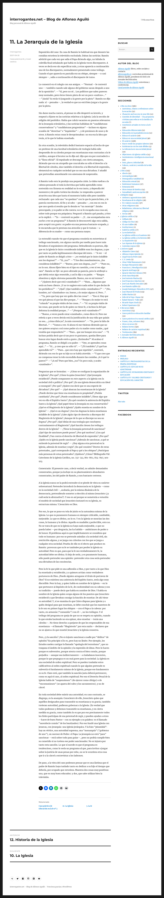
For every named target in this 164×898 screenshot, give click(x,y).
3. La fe (89, 806)
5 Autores (124, 249)
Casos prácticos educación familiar (136, 313)
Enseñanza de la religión (132, 200)
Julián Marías (127, 294)
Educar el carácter (129, 136)
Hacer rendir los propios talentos (135, 144)
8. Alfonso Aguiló (127, 338)
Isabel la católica (129, 230)
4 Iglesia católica (127, 216)
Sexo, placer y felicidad (131, 163)
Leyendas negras (129, 246)
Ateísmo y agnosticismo (132, 198)
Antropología (127, 176)
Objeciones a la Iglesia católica (134, 154)
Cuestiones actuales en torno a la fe (136, 125)
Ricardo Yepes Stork (130, 303)
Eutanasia (126, 187)
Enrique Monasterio (130, 265)
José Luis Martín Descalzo (132, 284)
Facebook (124, 415)
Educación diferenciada (131, 130)
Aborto (125, 173)
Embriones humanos (130, 184)
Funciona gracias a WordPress (59, 887)
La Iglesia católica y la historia (134, 238)
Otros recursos (128, 324)
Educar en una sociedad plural (134, 138)
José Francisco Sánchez (131, 281)
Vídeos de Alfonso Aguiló (128, 82)
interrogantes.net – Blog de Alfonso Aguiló (49, 19)
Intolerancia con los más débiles (135, 146)
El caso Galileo (128, 224)
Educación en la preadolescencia (135, 133)
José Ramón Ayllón (130, 286)
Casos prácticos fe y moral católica (136, 319)
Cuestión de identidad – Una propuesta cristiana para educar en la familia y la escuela (138, 119)
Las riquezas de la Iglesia (132, 243)
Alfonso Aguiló (124, 69)
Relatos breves (128, 327)
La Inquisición (128, 241)
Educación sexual (129, 181)
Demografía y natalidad (131, 179)
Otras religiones (128, 206)
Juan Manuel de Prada (131, 292)
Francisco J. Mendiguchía (132, 268)
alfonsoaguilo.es (124, 74)
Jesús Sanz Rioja (128, 276)
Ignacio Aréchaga (129, 270)
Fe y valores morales (130, 203)
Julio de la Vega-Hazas (131, 297)
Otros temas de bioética (131, 189)
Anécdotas (126, 311)
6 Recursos (124, 308)
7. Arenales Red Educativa (130, 335)
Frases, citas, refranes (131, 321)
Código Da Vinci (128, 222)
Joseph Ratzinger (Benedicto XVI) (136, 289)
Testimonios (127, 332)
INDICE (123, 356)
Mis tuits (121, 402)
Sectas (124, 214)
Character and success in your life (136, 114)
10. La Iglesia (68, 806)
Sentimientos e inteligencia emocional (137, 157)
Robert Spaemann (129, 305)
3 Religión (124, 195)
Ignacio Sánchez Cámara (132, 273)
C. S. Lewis (126, 259)
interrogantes (15, 52)
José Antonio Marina (130, 278)
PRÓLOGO (124, 359)
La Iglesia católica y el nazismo (134, 235)
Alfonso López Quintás (131, 254)
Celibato (125, 219)
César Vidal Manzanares (132, 262)
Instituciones (127, 227)
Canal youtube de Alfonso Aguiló (131, 88)
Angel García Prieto (130, 257)
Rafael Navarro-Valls (130, 300)
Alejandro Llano (128, 251)
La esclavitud (127, 233)
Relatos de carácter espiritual (134, 329)
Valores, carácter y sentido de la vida (137, 165)
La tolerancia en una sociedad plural (136, 149)
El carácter (126, 141)
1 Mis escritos (147, 20)
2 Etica (123, 171)
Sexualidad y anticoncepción (133, 192)
